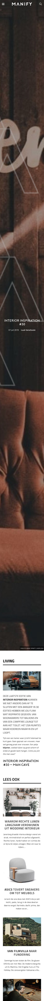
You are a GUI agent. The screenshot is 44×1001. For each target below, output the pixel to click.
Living (8, 661)
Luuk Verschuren (28, 329)
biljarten (6, 747)
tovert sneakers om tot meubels (22, 891)
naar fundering (22, 953)
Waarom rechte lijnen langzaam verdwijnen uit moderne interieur (22, 825)
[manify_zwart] (22, 4)
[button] (3, 4)
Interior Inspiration (15, 699)
